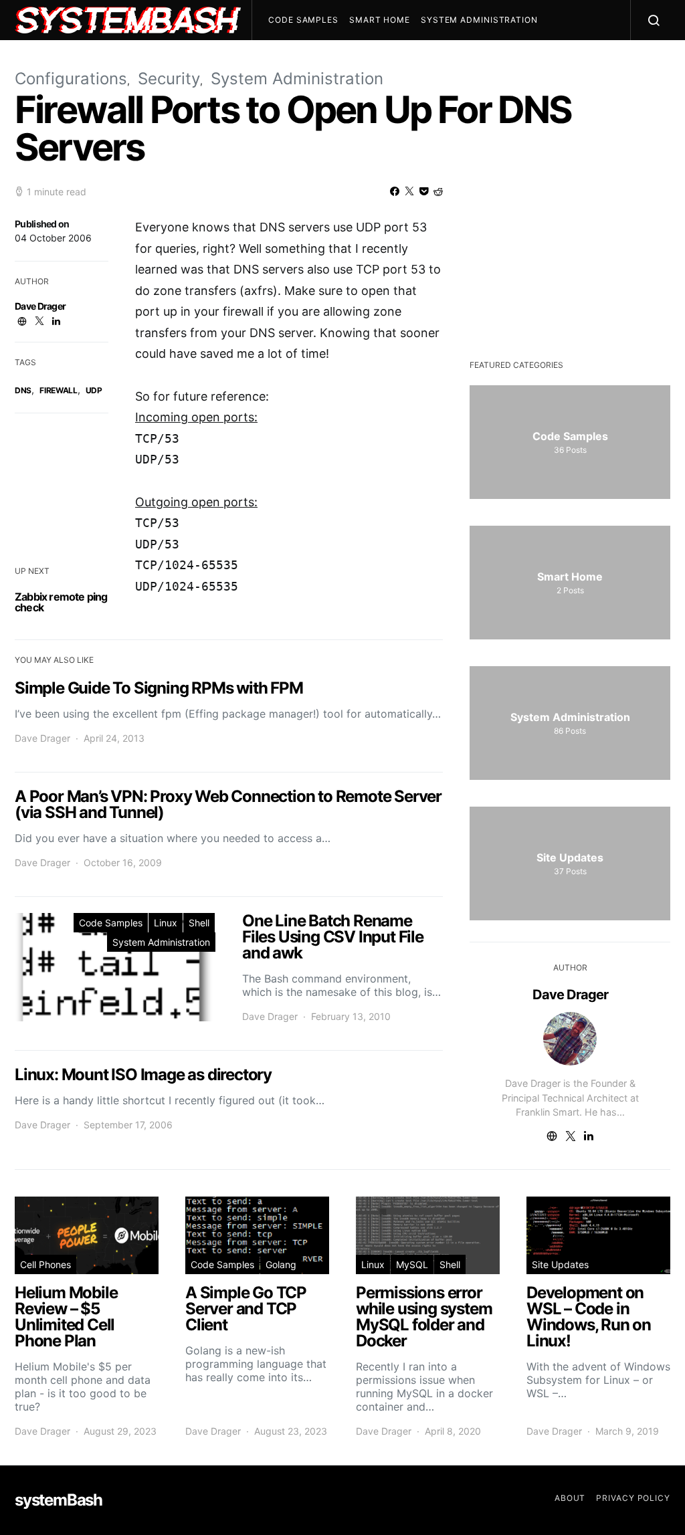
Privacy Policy (633, 1498)
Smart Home (379, 20)
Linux (165, 922)
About (570, 1498)
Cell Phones (45, 1264)
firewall (58, 390)
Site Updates (560, 1264)
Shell (199, 922)
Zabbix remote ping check (61, 602)
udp (94, 390)
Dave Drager (40, 306)
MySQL (412, 1264)
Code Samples (303, 20)
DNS (23, 390)
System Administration (479, 20)
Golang (281, 1264)
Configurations (71, 78)
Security (169, 78)
